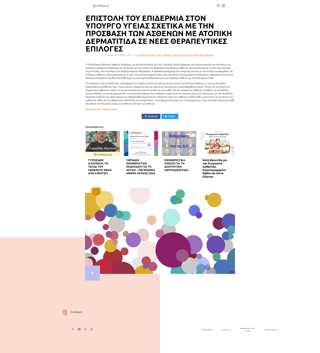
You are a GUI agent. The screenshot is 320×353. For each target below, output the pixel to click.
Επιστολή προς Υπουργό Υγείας (101, 109)
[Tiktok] (91, 329)
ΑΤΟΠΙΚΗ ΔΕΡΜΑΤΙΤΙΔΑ (149, 55)
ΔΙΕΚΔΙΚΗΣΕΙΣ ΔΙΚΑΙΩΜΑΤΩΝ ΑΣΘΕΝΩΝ (193, 55)
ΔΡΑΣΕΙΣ (167, 55)
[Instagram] (85, 329)
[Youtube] (79, 329)
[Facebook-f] (72, 329)
